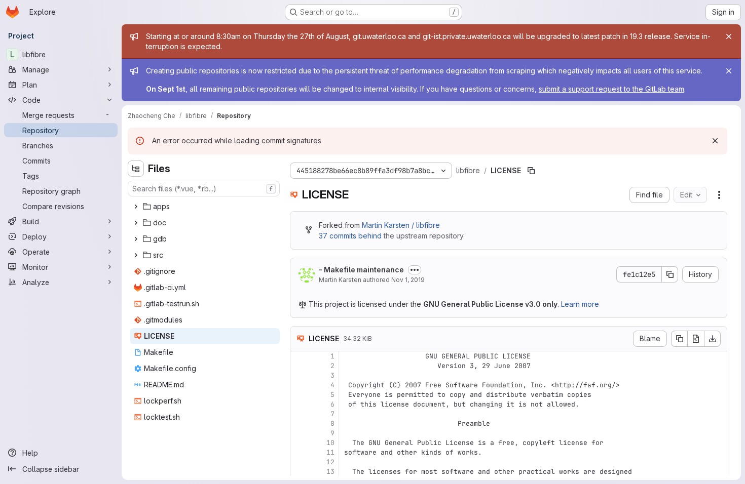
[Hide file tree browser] (136, 168)
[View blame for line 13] (299, 471)
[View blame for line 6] (299, 404)
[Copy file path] (531, 171)
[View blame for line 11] (299, 452)
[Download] (712, 339)
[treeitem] (205, 206)
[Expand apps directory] (136, 206)
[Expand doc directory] (136, 223)
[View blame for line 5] (299, 394)
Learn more (580, 304)
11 (330, 452)
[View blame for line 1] (299, 356)
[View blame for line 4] (299, 385)
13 (330, 471)
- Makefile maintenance (361, 269)
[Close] (729, 36)
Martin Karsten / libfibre (401, 225)
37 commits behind (350, 235)
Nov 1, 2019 (408, 280)
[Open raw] (696, 339)
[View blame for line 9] (299, 433)
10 (330, 442)
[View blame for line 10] (299, 443)
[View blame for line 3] (299, 375)
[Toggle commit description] (414, 269)
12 (330, 462)
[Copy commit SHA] (670, 274)
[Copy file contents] (679, 339)
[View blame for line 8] (299, 423)
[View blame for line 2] (299, 366)
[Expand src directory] (136, 255)
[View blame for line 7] (299, 414)
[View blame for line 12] (299, 462)
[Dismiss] (715, 141)
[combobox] (204, 188)
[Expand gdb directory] (136, 239)
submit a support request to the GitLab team (611, 89)
